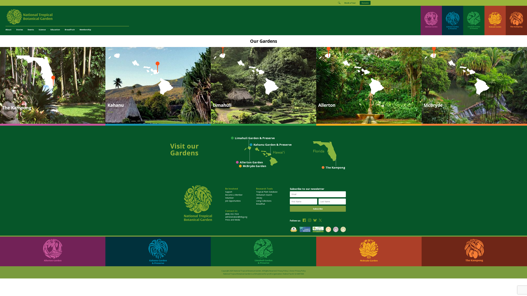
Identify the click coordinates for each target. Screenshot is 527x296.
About (8, 29)
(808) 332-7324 (232, 214)
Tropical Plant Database (266, 191)
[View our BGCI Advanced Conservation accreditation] (343, 230)
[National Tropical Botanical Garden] (213, 16)
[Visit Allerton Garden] (431, 20)
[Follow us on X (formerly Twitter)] (320, 221)
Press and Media (232, 219)
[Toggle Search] (339, 3)
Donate (365, 3)
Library (259, 198)
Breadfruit (70, 29)
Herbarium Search (264, 194)
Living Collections (263, 201)
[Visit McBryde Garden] (495, 20)
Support (228, 191)
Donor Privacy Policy (298, 271)
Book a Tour (350, 3)
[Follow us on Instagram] (309, 221)
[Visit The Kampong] (516, 20)
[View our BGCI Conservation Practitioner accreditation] (335, 230)
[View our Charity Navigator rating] (305, 230)
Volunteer (229, 198)
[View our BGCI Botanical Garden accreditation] (328, 230)
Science (42, 29)
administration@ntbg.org (236, 217)
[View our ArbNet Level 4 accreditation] (318, 230)
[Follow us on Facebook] (304, 221)
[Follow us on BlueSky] (315, 221)
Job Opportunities (233, 201)
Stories (19, 29)
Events (31, 29)
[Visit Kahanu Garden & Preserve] (452, 20)
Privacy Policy (282, 271)
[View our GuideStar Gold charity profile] (294, 230)
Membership (85, 29)
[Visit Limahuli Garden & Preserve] (473, 20)
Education (55, 29)
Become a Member (234, 194)
